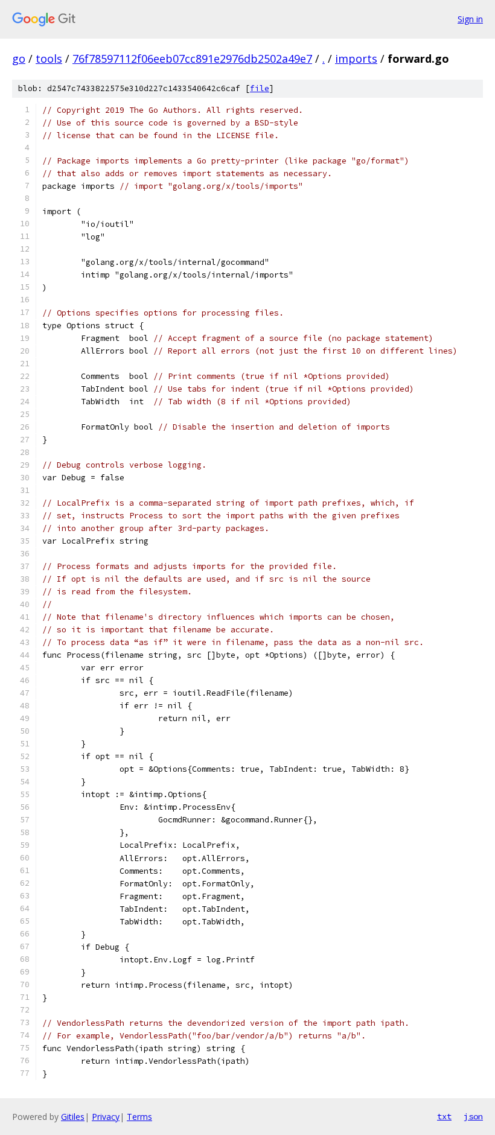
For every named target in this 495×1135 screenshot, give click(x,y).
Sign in (470, 19)
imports (356, 58)
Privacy (106, 1116)
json (473, 1116)
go (18, 58)
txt (444, 1116)
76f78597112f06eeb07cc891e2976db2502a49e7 (192, 58)
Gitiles (73, 1116)
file (259, 88)
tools (49, 58)
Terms (139, 1116)
